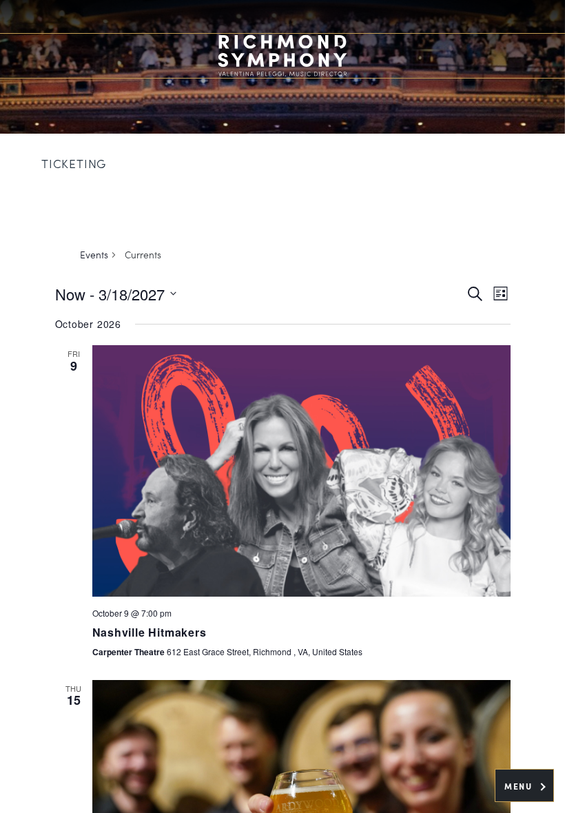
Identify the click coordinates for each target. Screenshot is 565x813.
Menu (519, 786)
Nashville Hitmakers (149, 632)
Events (94, 254)
